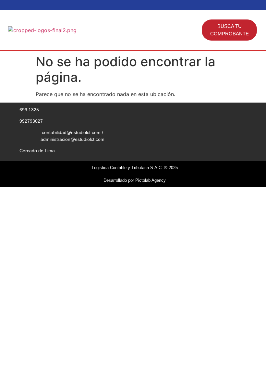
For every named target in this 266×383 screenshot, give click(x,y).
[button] (196, 30)
